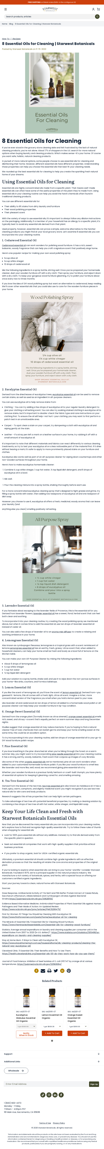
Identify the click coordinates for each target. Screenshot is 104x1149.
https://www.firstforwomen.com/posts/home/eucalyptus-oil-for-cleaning (39, 917)
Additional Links (12, 1061)
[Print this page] (49, 971)
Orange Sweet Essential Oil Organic (75, 1018)
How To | (7, 38)
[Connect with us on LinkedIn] (62, 971)
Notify (26, 1034)
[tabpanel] (26, 1013)
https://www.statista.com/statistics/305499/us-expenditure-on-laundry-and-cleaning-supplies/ (51, 934)
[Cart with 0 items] (98, 9)
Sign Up (94, 1084)
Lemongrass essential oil (22, 648)
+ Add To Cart (52, 1033)
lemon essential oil (71, 692)
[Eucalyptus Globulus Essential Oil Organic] (26, 998)
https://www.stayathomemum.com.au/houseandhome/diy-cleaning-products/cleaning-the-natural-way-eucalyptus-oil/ (49, 944)
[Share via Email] (43, 971)
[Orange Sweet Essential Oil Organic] (78, 998)
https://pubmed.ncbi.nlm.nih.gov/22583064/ (39, 964)
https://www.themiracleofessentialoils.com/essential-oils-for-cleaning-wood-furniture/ (46, 924)
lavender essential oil (44, 613)
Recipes (17, 38)
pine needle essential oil (63, 754)
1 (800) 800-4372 (12, 1103)
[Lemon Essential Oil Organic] (52, 998)
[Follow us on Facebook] (36, 971)
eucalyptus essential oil (64, 394)
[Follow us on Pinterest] (69, 971)
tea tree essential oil (52, 785)
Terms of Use (45, 1123)
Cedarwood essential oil (14, 245)
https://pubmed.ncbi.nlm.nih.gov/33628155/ (31, 898)
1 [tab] (52, 1041)
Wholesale (13, 1070)
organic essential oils (35, 761)
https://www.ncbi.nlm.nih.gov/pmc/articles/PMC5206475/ (31, 909)
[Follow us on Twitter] (56, 971)
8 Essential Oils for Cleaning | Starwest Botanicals (48, 43)
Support (8, 1053)
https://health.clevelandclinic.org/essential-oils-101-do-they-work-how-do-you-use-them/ (48, 953)
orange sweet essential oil (81, 716)
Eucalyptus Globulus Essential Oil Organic (26, 1018)
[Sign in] (93, 9)
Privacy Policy (59, 1123)
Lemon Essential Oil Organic (52, 1016)
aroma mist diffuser (61, 631)
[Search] (97, 16)
